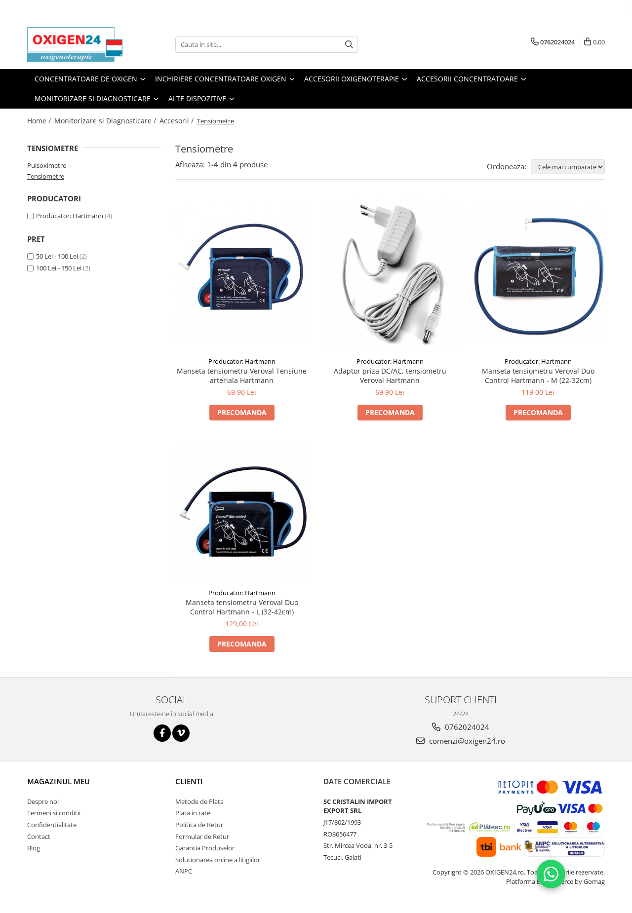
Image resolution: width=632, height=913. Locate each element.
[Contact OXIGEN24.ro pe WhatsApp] (551, 874)
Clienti (189, 781)
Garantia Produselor (205, 847)
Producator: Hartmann (69, 215)
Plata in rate (192, 812)
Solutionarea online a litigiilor (217, 859)
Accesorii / (177, 120)
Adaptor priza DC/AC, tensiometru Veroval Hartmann (390, 375)
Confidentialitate (52, 824)
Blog (33, 847)
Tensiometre (45, 176)
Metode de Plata (199, 801)
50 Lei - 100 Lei (57, 256)
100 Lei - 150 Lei (58, 268)
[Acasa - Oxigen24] (76, 44)
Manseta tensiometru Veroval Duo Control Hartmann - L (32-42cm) (242, 607)
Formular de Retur (202, 836)
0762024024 (466, 727)
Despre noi (43, 801)
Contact (38, 836)
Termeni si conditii (53, 812)
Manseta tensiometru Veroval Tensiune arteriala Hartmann (242, 375)
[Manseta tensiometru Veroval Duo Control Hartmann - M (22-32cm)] (538, 275)
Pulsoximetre (46, 165)
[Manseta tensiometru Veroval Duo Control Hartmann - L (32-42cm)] (242, 514)
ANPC (183, 871)
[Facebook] (162, 733)
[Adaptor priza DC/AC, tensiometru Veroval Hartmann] (390, 275)
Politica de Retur (199, 824)
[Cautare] (349, 45)
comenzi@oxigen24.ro (466, 741)
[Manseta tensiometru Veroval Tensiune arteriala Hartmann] (242, 275)
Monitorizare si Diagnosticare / (106, 120)
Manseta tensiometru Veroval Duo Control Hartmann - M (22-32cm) (538, 375)
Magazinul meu (58, 781)
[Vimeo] (181, 733)
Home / (40, 120)
